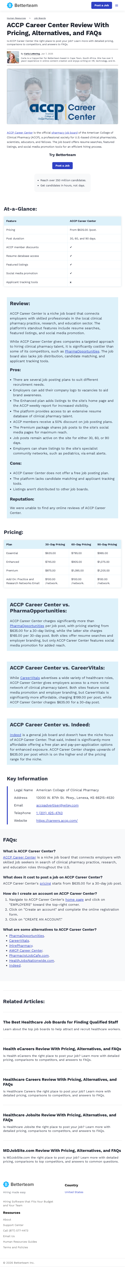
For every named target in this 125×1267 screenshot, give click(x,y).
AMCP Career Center (25, 950)
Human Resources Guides (20, 1241)
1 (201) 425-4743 (49, 813)
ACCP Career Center (20, 132)
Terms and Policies (15, 1247)
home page (74, 899)
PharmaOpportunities (82, 351)
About (7, 1219)
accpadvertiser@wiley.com (57, 805)
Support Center (13, 1225)
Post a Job (102, 5)
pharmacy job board (64, 132)
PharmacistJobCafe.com (29, 955)
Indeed (15, 735)
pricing (45, 883)
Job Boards (40, 18)
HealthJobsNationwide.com (31, 960)
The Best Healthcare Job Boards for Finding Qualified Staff (60, 1022)
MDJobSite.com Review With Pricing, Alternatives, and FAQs (62, 1150)
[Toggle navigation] (116, 5)
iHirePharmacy (20, 946)
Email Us (9, 1236)
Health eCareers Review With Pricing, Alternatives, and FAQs (62, 1048)
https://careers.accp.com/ (57, 820)
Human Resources (16, 18)
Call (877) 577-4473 (15, 1230)
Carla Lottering (32, 53)
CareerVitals (30, 678)
